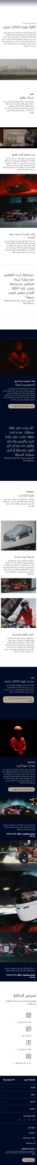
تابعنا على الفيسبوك (24, 1049)
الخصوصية (32, 1133)
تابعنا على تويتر (26, 1036)
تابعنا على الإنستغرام (24, 1022)
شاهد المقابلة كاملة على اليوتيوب (22, 406)
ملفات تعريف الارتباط (29, 1138)
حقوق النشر (31, 1127)
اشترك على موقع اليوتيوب (23, 1063)
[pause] (33, 73)
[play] (33, 141)
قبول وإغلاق (29, 1160)
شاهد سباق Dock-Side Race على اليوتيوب (20, 699)
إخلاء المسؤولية (30, 1143)
